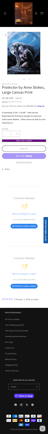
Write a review (32, 299)
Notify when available (24, 141)
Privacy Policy (10, 353)
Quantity (5, 129)
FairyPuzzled (19, 429)
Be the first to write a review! (24, 226)
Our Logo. (9, 342)
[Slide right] (30, 79)
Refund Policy (11, 359)
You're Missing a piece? (14, 325)
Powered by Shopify (31, 429)
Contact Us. (10, 348)
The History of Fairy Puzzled (16, 331)
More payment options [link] (24, 162)
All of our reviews (12, 319)
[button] (5, 13)
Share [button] (7, 169)
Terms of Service (12, 371)
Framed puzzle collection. (16, 336)
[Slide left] (18, 79)
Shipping (4, 101)
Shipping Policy (11, 365)
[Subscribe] (37, 387)
